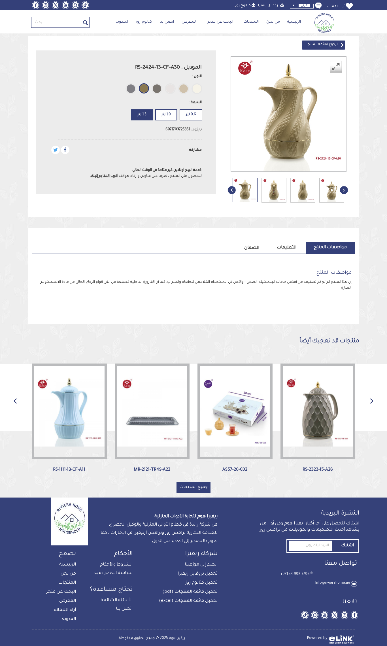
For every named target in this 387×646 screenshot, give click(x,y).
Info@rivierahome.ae (333, 583)
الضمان (251, 248)
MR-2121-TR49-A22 (152, 470)
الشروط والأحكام (116, 564)
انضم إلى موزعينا (201, 564)
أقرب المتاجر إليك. (104, 176)
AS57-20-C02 (234, 470)
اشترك (347, 545)
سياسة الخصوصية (113, 573)
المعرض (189, 22)
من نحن (273, 22)
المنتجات (251, 22)
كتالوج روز (144, 22)
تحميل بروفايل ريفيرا (198, 573)
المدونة (123, 22)
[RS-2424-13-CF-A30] (245, 190)
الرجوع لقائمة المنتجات (321, 44)
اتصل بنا (167, 22)
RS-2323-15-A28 (318, 470)
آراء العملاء (336, 6)
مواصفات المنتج (330, 247)
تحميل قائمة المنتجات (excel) (188, 601)
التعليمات (286, 247)
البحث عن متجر (220, 22)
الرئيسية (294, 22)
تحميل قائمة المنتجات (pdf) (190, 592)
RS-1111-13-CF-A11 (69, 470)
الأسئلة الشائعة (117, 600)
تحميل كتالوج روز (201, 583)
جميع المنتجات (193, 487)
